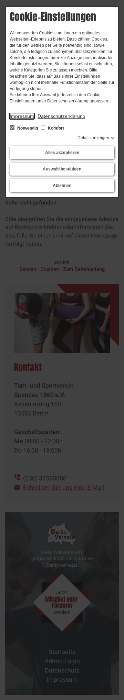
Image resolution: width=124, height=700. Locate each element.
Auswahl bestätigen (62, 169)
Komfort (55, 128)
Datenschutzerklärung (61, 116)
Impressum (22, 116)
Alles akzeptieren (62, 152)
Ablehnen (62, 185)
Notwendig (27, 128)
